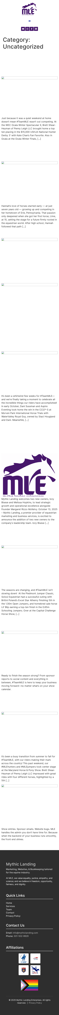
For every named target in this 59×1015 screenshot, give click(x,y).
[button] (29, 21)
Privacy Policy (13, 916)
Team (9, 909)
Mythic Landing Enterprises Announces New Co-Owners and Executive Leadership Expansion (26, 437)
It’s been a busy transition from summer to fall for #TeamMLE (29, 701)
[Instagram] (27, 29)
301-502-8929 (21, 936)
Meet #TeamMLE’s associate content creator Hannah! (29, 150)
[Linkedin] (36, 29)
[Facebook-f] (32, 29)
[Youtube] (23, 29)
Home (9, 903)
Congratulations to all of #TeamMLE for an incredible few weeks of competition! (27, 338)
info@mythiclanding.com (25, 932)
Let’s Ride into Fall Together (21, 623)
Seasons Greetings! (22, 233)
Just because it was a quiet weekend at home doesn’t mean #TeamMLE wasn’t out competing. (28, 63)
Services (10, 906)
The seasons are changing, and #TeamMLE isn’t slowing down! (29, 535)
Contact (10, 912)
